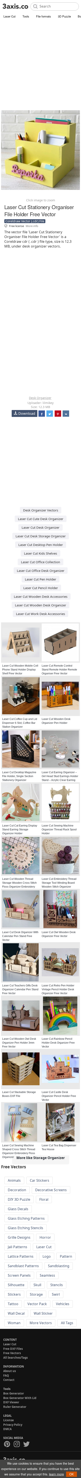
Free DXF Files (13, 1349)
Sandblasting (58, 1265)
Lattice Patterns (20, 1256)
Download (26, 413)
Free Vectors (12, 1353)
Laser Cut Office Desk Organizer (40, 570)
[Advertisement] (40, 62)
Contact (8, 1380)
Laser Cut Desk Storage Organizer (41, 536)
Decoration (17, 1190)
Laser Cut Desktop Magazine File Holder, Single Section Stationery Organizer (19, 776)
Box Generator (13, 1393)
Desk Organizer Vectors (40, 510)
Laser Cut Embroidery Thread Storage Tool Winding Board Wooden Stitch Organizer (59, 882)
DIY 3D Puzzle (19, 1199)
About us (9, 1371)
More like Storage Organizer (40, 1157)
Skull (37, 1284)
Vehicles (62, 1303)
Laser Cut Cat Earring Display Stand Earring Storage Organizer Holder (19, 829)
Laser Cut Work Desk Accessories (40, 614)
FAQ (6, 1375)
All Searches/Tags (15, 1358)
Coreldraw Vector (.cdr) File (24, 221)
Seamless (47, 1275)
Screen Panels (19, 1275)
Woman (14, 1322)
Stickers (14, 1294)
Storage (36, 1294)
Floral (43, 1199)
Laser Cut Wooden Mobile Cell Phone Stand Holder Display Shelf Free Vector (20, 669)
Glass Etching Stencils (25, 1228)
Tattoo (13, 1303)
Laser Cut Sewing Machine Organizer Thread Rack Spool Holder (59, 829)
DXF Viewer (11, 1402)
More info (32, 226)
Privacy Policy (12, 1425)
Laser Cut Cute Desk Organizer (40, 519)
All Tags (67, 1322)
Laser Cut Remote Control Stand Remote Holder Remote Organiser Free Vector (59, 669)
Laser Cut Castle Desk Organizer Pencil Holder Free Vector (59, 1096)
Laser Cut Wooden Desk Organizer (40, 605)
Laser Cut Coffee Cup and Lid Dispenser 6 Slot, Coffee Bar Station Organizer (19, 723)
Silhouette (16, 1284)
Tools (25, 16)
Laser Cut (9, 16)
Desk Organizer (40, 398)
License (8, 1420)
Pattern (66, 1256)
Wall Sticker (43, 1313)
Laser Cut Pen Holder (40, 579)
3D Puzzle (64, 16)
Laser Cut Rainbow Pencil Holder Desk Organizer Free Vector (58, 1042)
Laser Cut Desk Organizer (40, 527)
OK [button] (71, 1474)
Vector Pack (37, 1303)
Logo (47, 1256)
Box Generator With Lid (19, 1398)
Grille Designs (19, 1237)
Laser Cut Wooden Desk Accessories (40, 596)
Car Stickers (39, 1180)
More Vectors (41, 1322)
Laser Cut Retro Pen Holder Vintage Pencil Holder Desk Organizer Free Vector (58, 989)
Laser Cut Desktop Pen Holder (40, 545)
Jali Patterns (17, 1247)
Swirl (56, 1294)
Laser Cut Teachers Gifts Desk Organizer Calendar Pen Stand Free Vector (20, 989)
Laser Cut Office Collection (40, 562)
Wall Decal (16, 1313)
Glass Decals (18, 1209)
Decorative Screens (51, 1190)
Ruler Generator (14, 1407)
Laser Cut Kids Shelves (40, 553)
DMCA (7, 1429)
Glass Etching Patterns (26, 1218)
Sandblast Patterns (23, 1265)
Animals (14, 1180)
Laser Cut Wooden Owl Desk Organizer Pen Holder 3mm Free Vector (19, 1042)
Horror (45, 1237)
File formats (43, 16)
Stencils (56, 1284)
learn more (56, 1474)
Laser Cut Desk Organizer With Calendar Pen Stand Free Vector (20, 936)
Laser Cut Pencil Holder (40, 588)
